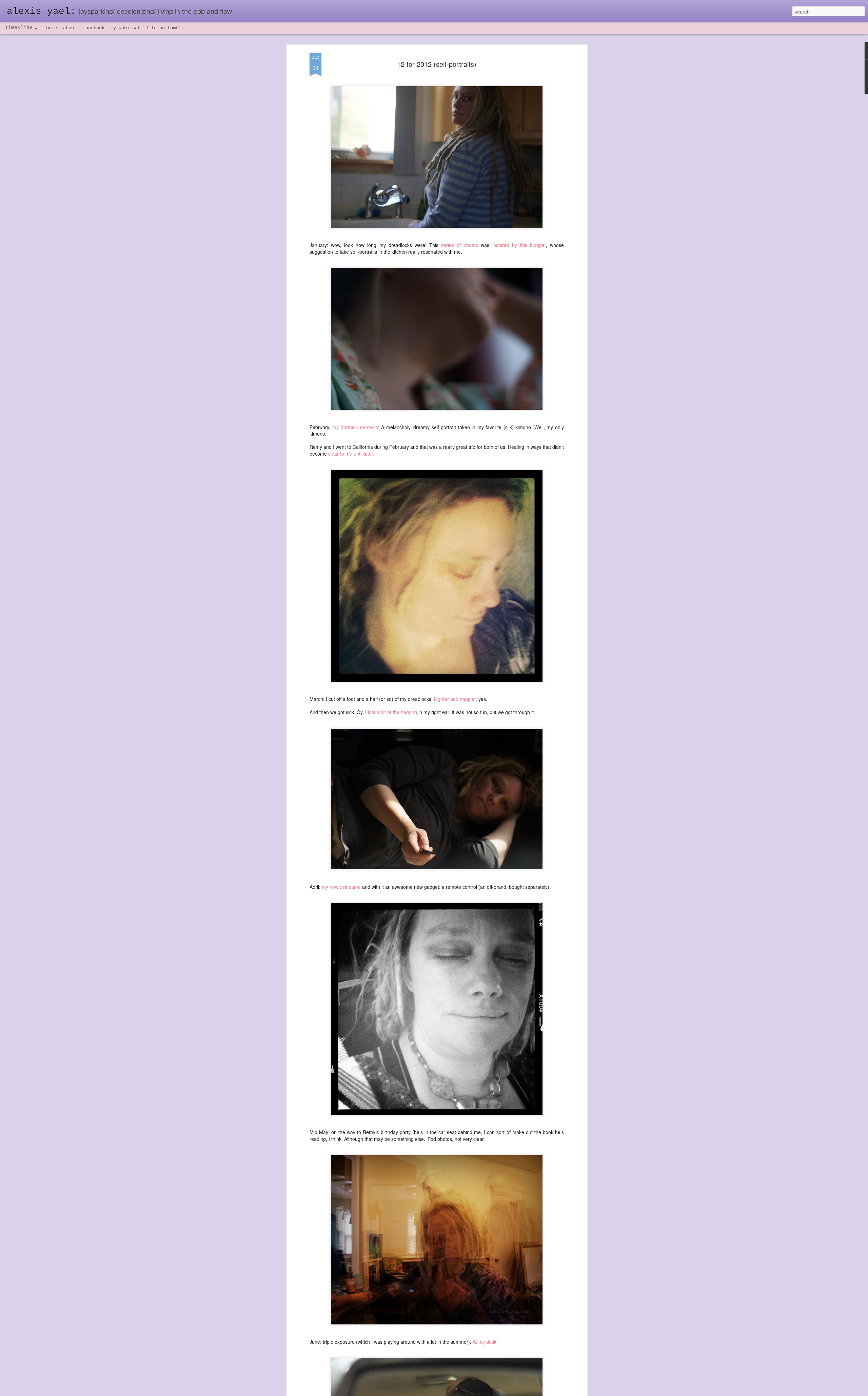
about (70, 28)
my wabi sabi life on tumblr (147, 28)
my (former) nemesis (355, 427)
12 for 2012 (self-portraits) (436, 64)
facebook (93, 28)
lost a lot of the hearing (392, 712)
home (51, 28)
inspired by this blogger (519, 245)
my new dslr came (341, 886)
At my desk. (486, 1341)
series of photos (459, 245)
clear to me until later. (351, 453)
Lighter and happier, (455, 699)
